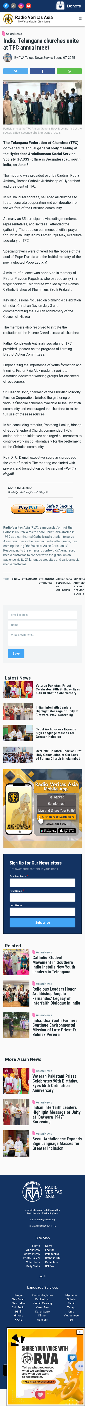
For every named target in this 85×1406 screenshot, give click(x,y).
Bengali (18, 1295)
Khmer (42, 1315)
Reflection (51, 1262)
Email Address (18, 876)
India (17, 579)
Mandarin (42, 1319)
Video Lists (33, 1262)
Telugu (71, 1307)
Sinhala (71, 1299)
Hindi (18, 1311)
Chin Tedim (18, 1307)
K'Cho (18, 1319)
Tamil (71, 1303)
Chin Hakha (19, 1303)
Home (36, 1245)
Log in (42, 1276)
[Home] (28, 18)
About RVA (33, 1250)
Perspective (52, 1254)
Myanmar (71, 1295)
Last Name (16, 905)
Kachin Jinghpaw (42, 1295)
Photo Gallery (31, 1258)
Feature (49, 1250)
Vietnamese (71, 1315)
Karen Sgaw (42, 1311)
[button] (15, 71)
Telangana (30, 579)
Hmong (18, 1315)
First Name (16, 891)
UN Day (49, 1266)
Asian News (14, 34)
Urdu (71, 1311)
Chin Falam (18, 1299)
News (48, 1245)
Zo (71, 1319)
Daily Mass (33, 1266)
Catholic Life (53, 1258)
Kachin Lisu (42, 1299)
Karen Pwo (42, 1307)
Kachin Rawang (42, 1303)
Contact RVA (32, 1254)
